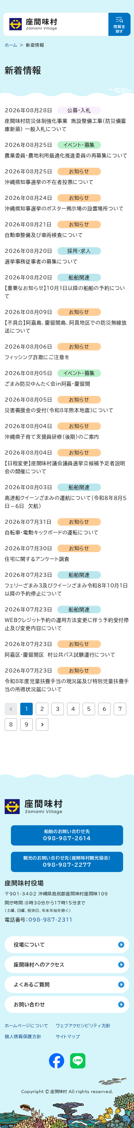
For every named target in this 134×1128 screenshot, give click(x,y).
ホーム (11, 45)
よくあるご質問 (32, 984)
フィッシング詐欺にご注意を (37, 357)
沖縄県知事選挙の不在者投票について (49, 182)
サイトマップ (68, 1036)
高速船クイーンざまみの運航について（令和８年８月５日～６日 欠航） (66, 502)
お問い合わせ (29, 1004)
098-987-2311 (50, 919)
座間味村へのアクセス (39, 964)
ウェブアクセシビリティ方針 (83, 1026)
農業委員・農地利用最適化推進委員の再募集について (66, 155)
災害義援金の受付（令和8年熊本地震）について (59, 410)
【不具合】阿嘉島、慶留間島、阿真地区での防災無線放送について (66, 326)
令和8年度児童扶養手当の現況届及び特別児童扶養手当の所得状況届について (67, 685)
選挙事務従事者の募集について (41, 261)
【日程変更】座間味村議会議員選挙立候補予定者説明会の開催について (65, 467)
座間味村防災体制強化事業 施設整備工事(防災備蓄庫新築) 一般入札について (65, 125)
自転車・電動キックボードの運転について (52, 532)
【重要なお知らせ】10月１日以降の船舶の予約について (65, 292)
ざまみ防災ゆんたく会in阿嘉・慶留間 (47, 383)
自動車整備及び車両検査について (44, 235)
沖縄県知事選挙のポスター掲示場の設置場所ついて (64, 208)
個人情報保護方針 (23, 1036)
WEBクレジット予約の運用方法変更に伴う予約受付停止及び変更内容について (67, 624)
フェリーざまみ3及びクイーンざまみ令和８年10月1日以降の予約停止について (66, 589)
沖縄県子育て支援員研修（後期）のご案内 (52, 436)
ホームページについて (27, 1026)
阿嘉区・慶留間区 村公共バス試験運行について (60, 654)
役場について (29, 944)
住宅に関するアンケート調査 (37, 559)
